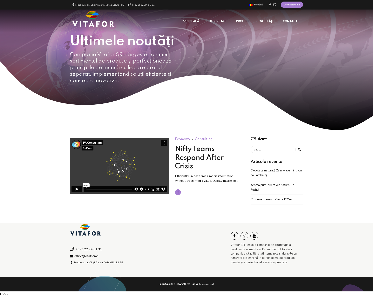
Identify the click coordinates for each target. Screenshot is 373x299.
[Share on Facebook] (178, 192)
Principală (190, 21)
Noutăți (266, 21)
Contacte (291, 21)
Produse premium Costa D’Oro (271, 199)
